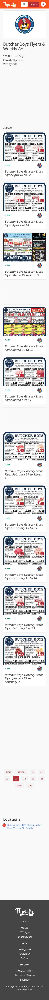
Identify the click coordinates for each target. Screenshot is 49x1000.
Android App (24, 936)
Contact (24, 979)
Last (30, 785)
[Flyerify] (3, 4)
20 (33, 771)
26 (42, 778)
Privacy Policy (24, 970)
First (8, 771)
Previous (21, 771)
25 (33, 778)
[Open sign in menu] (43, 4)
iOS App (24, 932)
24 (24, 778)
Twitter (24, 958)
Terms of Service (25, 975)
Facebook (24, 953)
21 (41, 771)
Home (24, 927)
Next (19, 785)
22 (7, 778)
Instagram (24, 949)
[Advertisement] (24, 803)
